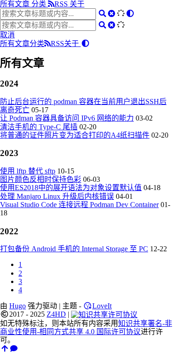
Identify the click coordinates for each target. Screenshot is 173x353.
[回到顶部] (4, 349)
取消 (7, 35)
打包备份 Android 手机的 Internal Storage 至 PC (74, 249)
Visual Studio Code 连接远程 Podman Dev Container (79, 204)
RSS (62, 4)
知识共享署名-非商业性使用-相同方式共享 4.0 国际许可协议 (86, 327)
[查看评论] (13, 349)
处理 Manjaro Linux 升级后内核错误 (57, 196)
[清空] (111, 13)
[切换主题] (130, 13)
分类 (39, 4)
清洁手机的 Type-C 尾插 (39, 127)
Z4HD (56, 314)
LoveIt (102, 306)
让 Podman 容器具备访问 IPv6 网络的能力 (67, 118)
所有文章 (15, 4)
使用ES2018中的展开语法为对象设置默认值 (71, 187)
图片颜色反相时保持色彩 (40, 179)
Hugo (17, 306)
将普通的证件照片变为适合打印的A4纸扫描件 (74, 135)
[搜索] (102, 13)
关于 (77, 4)
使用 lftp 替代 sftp (27, 171)
